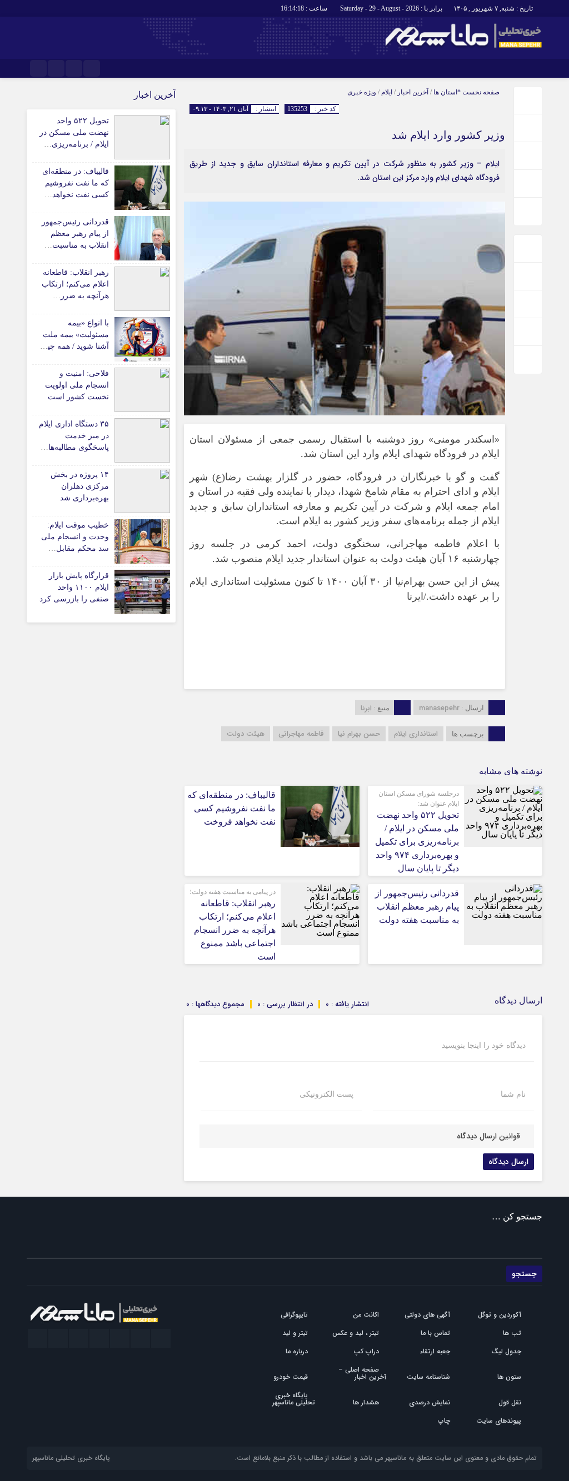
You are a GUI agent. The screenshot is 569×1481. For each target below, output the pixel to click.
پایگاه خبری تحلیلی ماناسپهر (293, 1399)
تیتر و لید (295, 1333)
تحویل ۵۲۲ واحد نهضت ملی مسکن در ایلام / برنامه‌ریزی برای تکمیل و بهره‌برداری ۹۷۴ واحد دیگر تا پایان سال (417, 841)
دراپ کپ (366, 1351)
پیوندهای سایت (498, 1420)
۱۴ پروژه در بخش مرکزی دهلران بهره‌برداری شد (80, 486)
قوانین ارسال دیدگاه (488, 1136)
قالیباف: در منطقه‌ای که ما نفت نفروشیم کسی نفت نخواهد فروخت (231, 808)
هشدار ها (366, 1402)
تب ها (512, 1333)
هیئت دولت (245, 734)
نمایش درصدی (429, 1402)
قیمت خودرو (290, 1377)
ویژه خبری (361, 92)
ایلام (386, 92)
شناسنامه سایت (428, 1377)
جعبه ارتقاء (435, 1351)
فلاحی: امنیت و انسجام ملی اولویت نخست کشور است (77, 385)
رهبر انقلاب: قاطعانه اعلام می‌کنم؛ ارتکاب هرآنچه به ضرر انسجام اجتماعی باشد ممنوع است (235, 929)
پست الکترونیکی (326, 1094)
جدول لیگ (506, 1351)
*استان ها (447, 92)
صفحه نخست (480, 92)
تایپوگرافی (294, 1314)
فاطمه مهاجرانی (301, 734)
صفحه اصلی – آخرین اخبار (362, 1373)
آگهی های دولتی (427, 1314)
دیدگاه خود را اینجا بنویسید (484, 1046)
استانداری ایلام (416, 734)
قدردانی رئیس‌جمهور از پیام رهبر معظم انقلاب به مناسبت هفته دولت (417, 906)
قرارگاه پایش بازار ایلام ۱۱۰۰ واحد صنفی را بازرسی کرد (74, 587)
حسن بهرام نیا (359, 734)
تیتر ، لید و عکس (355, 1333)
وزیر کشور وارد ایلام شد (448, 135)
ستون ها (509, 1377)
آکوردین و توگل (499, 1314)
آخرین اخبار (412, 92)
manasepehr (439, 708)
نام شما (513, 1094)
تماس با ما (435, 1333)
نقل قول (509, 1402)
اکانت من (366, 1314)
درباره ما (297, 1351)
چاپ (444, 1420)
